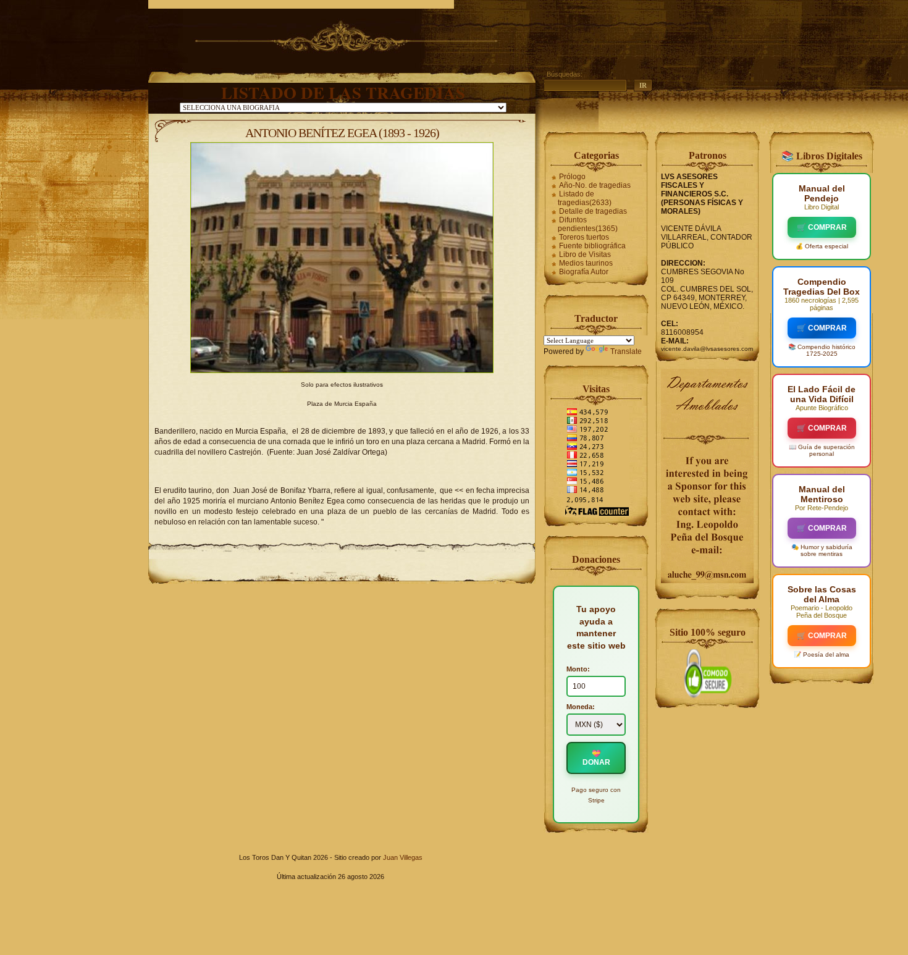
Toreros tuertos (584, 237)
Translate (626, 351)
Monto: (578, 669)
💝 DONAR (596, 758)
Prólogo (572, 176)
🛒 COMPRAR (822, 227)
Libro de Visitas (585, 254)
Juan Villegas (402, 857)
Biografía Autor (583, 271)
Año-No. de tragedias (595, 185)
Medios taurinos (586, 263)
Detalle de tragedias (593, 211)
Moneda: (580, 706)
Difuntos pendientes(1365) (588, 224)
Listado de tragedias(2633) (585, 198)
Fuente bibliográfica (592, 246)
